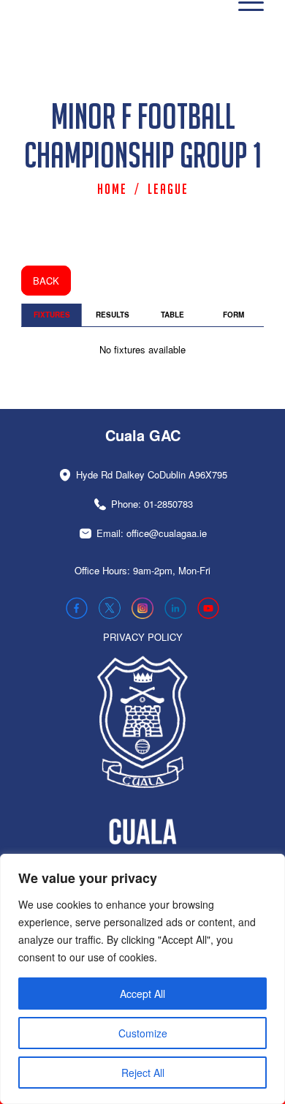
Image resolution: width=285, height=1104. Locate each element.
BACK (46, 281)
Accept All (142, 993)
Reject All (142, 1072)
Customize (142, 1033)
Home (112, 189)
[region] (142, 979)
